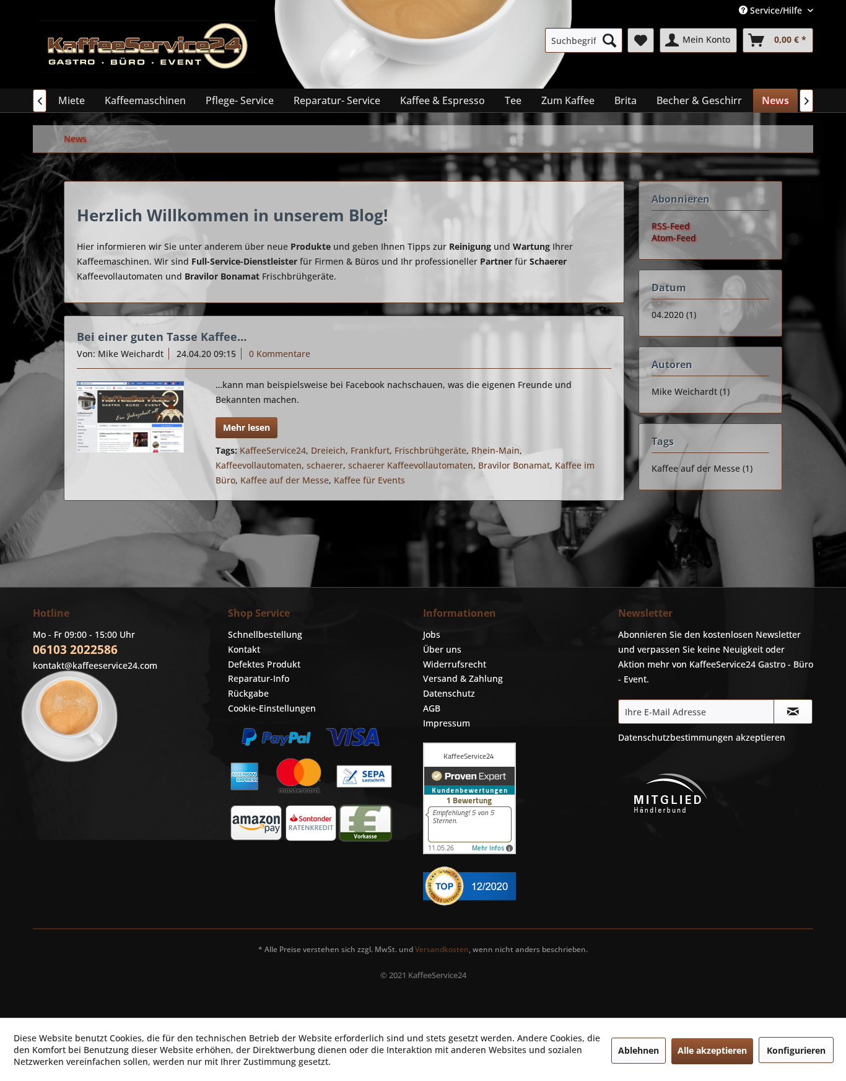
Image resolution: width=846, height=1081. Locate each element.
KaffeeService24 (273, 450)
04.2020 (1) (674, 314)
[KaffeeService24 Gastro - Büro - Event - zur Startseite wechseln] (148, 51)
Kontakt (244, 649)
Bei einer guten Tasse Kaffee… (161, 336)
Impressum (446, 723)
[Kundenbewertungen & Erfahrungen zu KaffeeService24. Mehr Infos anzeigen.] (517, 798)
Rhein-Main (495, 450)
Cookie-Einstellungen (272, 708)
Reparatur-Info (258, 678)
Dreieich (328, 450)
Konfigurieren (796, 1050)
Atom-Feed (674, 238)
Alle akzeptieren (712, 1050)
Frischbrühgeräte (430, 450)
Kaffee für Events (369, 480)
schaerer (325, 465)
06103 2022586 (75, 650)
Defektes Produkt (264, 664)
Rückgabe (248, 693)
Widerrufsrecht (454, 664)
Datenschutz (449, 693)
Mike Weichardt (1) (691, 391)
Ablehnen (638, 1050)
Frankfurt (370, 450)
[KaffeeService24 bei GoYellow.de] (517, 886)
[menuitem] (583, 40)
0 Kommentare (279, 354)
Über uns (442, 649)
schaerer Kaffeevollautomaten (410, 465)
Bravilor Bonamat (514, 465)
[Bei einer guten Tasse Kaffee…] (130, 416)
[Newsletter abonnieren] (793, 711)
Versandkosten (442, 949)
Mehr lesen (246, 427)
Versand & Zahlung (463, 678)
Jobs (431, 634)
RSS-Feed (671, 226)
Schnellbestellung (265, 634)
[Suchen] (609, 40)
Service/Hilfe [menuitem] (776, 10)
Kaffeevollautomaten (259, 465)
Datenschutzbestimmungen (675, 737)
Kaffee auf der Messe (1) (702, 468)
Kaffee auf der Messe (284, 480)
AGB (431, 708)
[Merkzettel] (640, 40)
